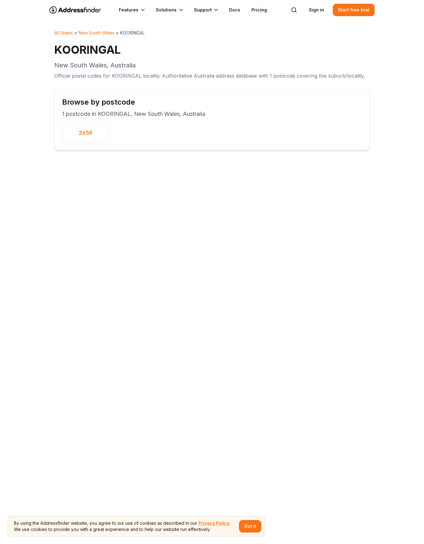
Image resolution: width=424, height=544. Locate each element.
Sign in (316, 9)
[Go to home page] (79, 10)
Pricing (259, 9)
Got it (250, 526)
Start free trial (353, 9)
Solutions (166, 9)
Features (128, 9)
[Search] (294, 10)
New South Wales (97, 32)
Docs (234, 9)
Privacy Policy (213, 523)
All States (63, 32)
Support (203, 9)
